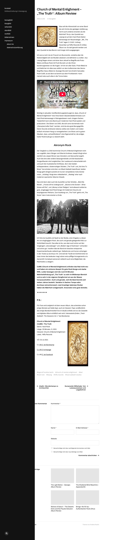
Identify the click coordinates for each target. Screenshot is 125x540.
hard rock (41, 375)
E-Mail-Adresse (82, 428)
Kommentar (55, 404)
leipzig (49, 375)
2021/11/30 (41, 19)
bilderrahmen (9, 37)
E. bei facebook (47, 354)
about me (10, 44)
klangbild (8, 23)
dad (81, 372)
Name (53, 428)
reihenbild (8, 27)
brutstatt (8, 8)
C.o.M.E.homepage (44, 350)
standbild (8, 30)
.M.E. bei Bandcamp (46, 345)
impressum (9, 41)
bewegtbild (8, 20)
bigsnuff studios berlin (46, 372)
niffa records (59, 375)
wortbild (7, 34)
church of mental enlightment (66, 372)
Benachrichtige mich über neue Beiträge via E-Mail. (68, 452)
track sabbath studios (73, 375)
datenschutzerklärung (15, 47)
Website (54, 439)
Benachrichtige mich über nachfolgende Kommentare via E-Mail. (72, 448)
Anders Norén (94, 524)
